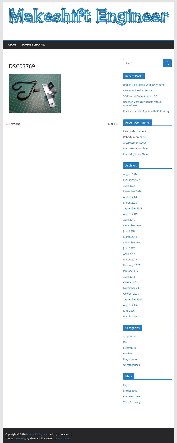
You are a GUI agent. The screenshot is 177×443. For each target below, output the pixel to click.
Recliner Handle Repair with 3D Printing (146, 111)
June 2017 (129, 248)
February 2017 (131, 265)
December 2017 (132, 242)
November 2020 (132, 191)
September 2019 (132, 208)
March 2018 (130, 236)
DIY (125, 342)
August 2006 (130, 305)
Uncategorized (131, 364)
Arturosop (129, 142)
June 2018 (129, 231)
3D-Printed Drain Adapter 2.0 (140, 96)
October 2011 (131, 282)
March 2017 (130, 259)
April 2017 (129, 253)
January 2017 (130, 271)
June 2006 (129, 310)
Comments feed (132, 396)
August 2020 (130, 197)
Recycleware (130, 359)
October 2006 (131, 293)
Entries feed (130, 390)
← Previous (12, 124)
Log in (126, 385)
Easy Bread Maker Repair (137, 90)
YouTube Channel (33, 44)
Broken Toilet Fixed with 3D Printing (144, 84)
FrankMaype (130, 148)
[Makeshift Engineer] (88, 4)
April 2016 (129, 276)
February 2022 (131, 180)
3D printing (129, 336)
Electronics (129, 347)
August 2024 (130, 174)
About (12, 44)
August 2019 (130, 214)
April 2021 (129, 185)
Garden (127, 353)
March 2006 (130, 316)
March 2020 (130, 202)
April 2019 (129, 219)
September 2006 (132, 299)
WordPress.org (131, 402)
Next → (113, 124)
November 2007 (132, 288)
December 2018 (132, 225)
